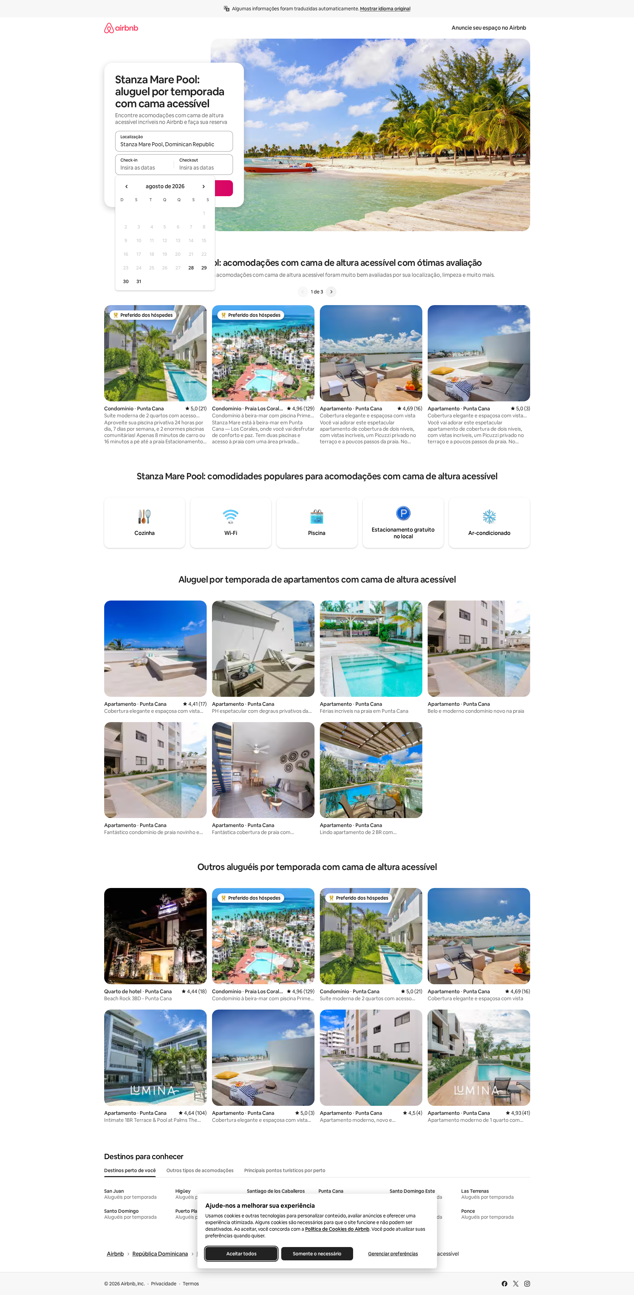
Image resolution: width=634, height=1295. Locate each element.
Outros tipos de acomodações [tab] (200, 1170)
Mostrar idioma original (385, 9)
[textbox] (144, 168)
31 (138, 281)
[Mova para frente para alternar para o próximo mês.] (203, 187)
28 (191, 268)
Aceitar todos (241, 1254)
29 (204, 268)
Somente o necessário (317, 1254)
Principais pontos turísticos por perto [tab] (284, 1170)
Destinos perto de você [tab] (130, 1170)
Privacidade (163, 1284)
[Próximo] (331, 291)
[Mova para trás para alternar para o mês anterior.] (127, 187)
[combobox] (174, 144)
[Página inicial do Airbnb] (121, 27)
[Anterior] (303, 291)
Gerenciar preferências (393, 1254)
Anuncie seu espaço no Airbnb (489, 27)
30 (126, 281)
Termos (191, 1284)
